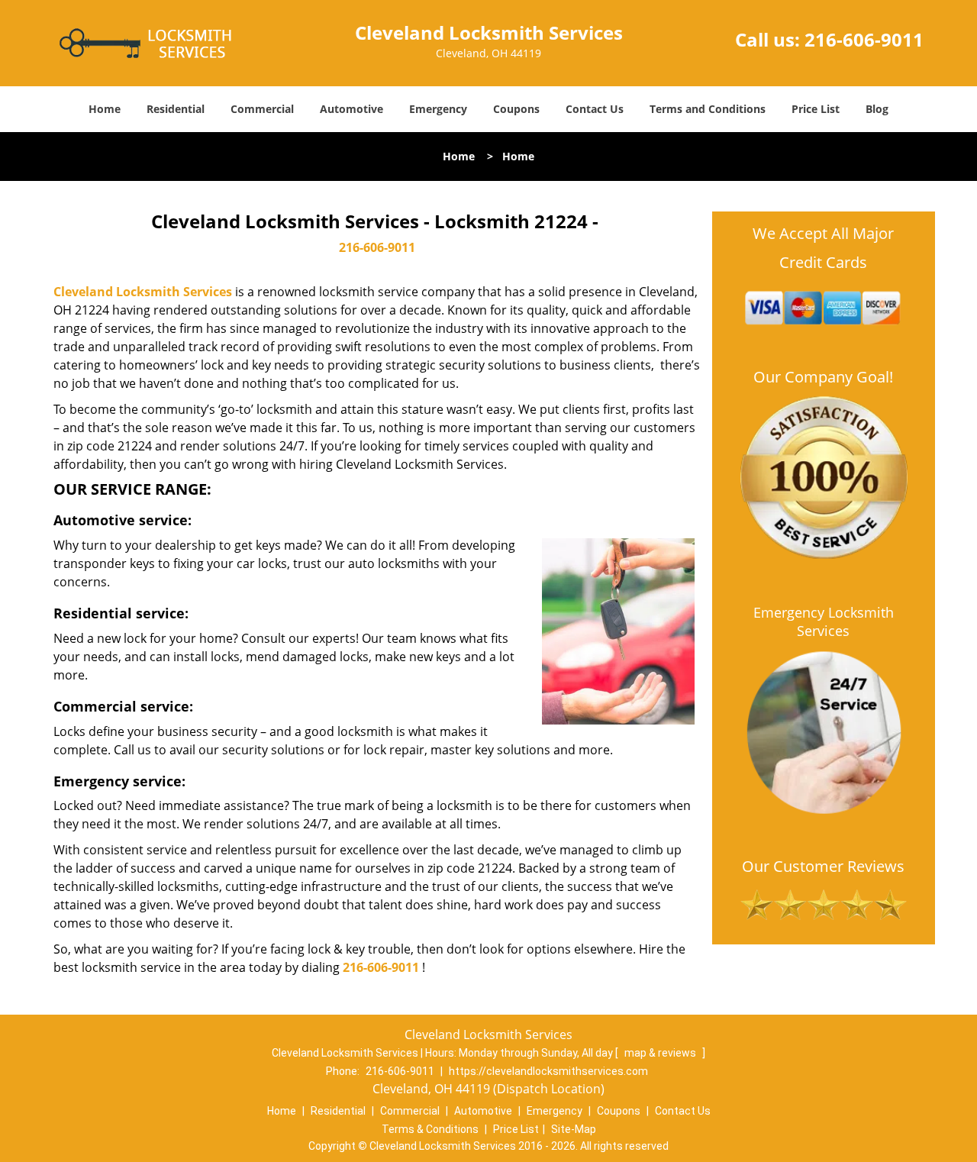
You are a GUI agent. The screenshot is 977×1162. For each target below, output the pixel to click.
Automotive (351, 109)
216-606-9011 (864, 39)
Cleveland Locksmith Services (142, 291)
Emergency (438, 109)
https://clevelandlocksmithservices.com (548, 1071)
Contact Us (595, 109)
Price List (816, 109)
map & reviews (661, 1053)
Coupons (516, 109)
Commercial (262, 109)
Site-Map (573, 1129)
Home (105, 109)
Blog (877, 109)
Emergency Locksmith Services (823, 621)
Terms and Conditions (708, 109)
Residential (176, 109)
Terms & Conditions (430, 1129)
